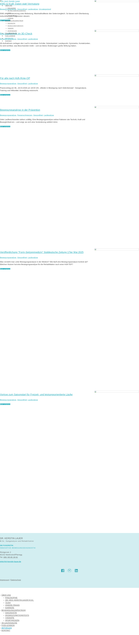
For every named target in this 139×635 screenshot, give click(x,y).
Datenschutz (16, 580)
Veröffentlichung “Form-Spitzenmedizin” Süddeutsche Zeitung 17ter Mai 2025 (41, 252)
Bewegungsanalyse (8, 84)
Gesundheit (22, 84)
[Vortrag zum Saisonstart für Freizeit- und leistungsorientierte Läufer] (117, 462)
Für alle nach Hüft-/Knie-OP (15, 78)
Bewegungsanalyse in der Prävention (20, 109)
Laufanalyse (33, 9)
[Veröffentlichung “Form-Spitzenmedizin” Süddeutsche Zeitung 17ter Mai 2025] (117, 319)
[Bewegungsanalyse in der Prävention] (117, 177)
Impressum (4, 580)
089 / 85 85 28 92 (10, 557)
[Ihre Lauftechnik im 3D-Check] (117, 52)
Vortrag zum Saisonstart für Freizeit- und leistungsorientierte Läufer (36, 394)
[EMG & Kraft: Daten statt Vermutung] (117, 15)
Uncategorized (45, 9)
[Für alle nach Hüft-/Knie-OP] (117, 90)
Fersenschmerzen (24, 115)
